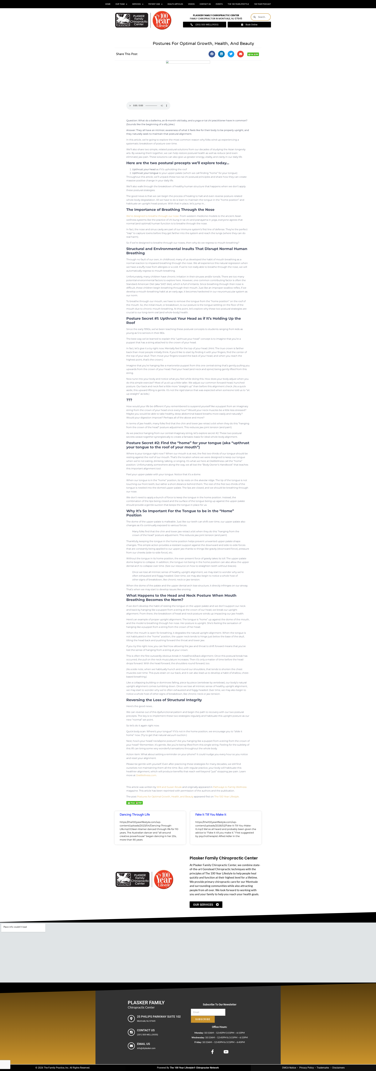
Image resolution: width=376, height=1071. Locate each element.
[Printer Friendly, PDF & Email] (253, 54)
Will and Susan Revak (169, 787)
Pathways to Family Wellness (230, 787)
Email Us (143, 1044)
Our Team (120, 4)
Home (107, 4)
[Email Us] (131, 1045)
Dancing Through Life (135, 814)
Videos (191, 4)
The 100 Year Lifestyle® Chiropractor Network (194, 1067)
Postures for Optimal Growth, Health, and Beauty (165, 796)
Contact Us (205, 4)
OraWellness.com (146, 775)
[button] (212, 54)
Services (136, 4)
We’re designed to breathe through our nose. (152, 216)
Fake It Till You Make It (210, 814)
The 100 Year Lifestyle (226, 796)
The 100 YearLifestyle (238, 4)
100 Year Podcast (262, 4)
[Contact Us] (131, 1032)
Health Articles (175, 4)
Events (219, 4)
